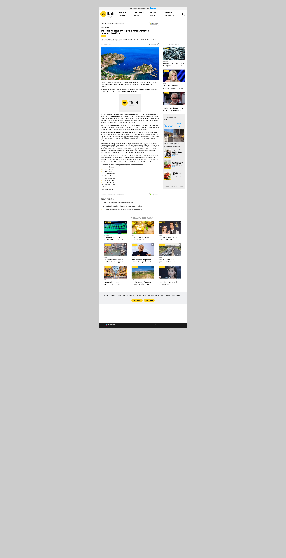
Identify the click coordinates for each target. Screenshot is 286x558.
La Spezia (165, 61)
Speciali (136, 16)
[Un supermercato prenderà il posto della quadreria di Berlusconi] (143, 249)
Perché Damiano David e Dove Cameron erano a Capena (168, 239)
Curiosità (153, 13)
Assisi (133, 280)
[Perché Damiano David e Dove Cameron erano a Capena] (170, 227)
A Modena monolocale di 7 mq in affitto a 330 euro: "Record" (114, 239)
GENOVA (154, 295)
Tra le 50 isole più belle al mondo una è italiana (118, 203)
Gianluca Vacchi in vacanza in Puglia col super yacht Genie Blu (173, 110)
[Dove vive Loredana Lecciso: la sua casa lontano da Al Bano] (174, 76)
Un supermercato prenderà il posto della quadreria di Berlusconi (142, 261)
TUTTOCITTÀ (153, 324)
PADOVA (178, 295)
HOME (102, 27)
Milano (164, 83)
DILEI (157, 324)
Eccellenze (122, 13)
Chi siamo (110, 326)
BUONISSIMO (172, 324)
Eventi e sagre (169, 16)
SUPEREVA (178, 324)
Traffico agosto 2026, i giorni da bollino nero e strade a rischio (168, 261)
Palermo (110, 36)
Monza (133, 257)
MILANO (112, 295)
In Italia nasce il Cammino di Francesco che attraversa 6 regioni (142, 284)
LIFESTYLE (107, 27)
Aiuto (138, 326)
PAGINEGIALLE (126, 324)
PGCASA (141, 324)
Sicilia (104, 115)
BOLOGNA (146, 295)
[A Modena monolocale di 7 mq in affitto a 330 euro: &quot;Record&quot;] (115, 227)
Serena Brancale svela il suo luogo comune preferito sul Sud (168, 284)
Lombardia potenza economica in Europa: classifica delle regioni (112, 284)
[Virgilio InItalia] (108, 14)
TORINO (118, 295)
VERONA (160, 295)
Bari (164, 106)
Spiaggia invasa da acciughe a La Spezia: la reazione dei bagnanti (173, 65)
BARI (173, 295)
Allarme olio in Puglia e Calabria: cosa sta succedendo (140, 239)
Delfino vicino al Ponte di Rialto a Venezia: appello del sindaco (113, 261)
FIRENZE (139, 295)
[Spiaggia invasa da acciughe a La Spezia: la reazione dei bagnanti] (174, 53)
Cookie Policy (124, 326)
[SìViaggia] (153, 8)
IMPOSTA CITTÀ (149, 300)
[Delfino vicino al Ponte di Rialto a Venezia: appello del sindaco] (115, 249)
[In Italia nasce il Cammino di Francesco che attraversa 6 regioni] (143, 272)
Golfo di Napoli (148, 149)
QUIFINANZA (166, 324)
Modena (106, 235)
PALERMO (132, 295)
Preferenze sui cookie (132, 326)
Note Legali (115, 326)
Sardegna (126, 134)
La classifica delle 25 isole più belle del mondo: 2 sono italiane (122, 206)
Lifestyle (122, 16)
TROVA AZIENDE (137, 300)
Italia (125, 36)
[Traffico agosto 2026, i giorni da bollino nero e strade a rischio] (170, 249)
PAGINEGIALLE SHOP (134, 324)
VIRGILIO (121, 324)
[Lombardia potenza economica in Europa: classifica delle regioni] (115, 272)
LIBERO (116, 324)
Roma (160, 235)
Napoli (120, 36)
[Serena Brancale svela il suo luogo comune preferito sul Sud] (170, 272)
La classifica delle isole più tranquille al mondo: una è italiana (122, 209)
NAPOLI (125, 295)
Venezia (106, 257)
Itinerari (153, 16)
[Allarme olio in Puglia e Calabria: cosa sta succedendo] (143, 227)
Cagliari (115, 36)
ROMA (106, 295)
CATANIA (167, 295)
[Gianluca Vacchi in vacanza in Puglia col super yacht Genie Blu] (174, 98)
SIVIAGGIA (161, 324)
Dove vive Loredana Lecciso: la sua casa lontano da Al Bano (173, 88)
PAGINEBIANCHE (146, 324)
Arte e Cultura (139, 13)
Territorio (168, 13)
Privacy (119, 326)
